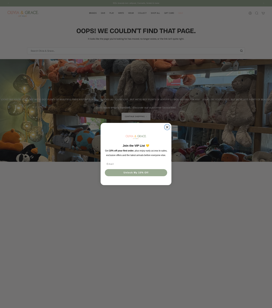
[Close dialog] (167, 127)
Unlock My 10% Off (136, 173)
